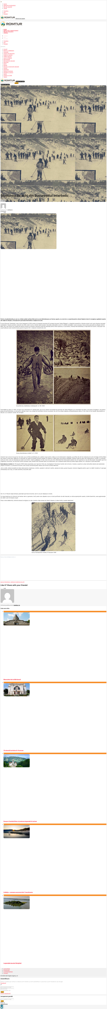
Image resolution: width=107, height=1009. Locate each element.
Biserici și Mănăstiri (8, 50)
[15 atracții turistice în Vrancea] (54, 715)
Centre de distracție (8, 53)
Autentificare (4, 1004)
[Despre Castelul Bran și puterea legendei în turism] (54, 786)
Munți (5, 63)
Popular (5, 14)
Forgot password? (6, 993)
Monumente (6, 59)
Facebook (3, 983)
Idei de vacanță (7, 7)
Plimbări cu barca (8, 72)
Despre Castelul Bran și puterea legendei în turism (20, 821)
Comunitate (6, 969)
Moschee (5, 62)
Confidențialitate (8, 971)
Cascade (5, 52)
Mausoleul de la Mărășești (12, 679)
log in (2, 992)
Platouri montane (8, 71)
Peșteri (5, 68)
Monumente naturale (9, 61)
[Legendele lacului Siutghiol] (54, 928)
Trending (5, 11)
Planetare (6, 69)
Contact (5, 973)
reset (2, 1001)
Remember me (6, 990)
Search (16, 83)
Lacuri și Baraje (7, 58)
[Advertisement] (44, 481)
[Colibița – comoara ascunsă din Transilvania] (54, 857)
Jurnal (5, 8)
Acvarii (5, 49)
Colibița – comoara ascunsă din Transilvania (18, 892)
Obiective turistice (9, 5)
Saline (5, 74)
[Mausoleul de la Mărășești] (54, 644)
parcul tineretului (5, 582)
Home (5, 4)
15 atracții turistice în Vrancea (13, 750)
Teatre (5, 77)
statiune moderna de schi (17, 582)
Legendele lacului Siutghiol (12, 963)
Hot (4, 12)
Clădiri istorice (7, 56)
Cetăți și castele (7, 55)
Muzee (5, 65)
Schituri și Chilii (7, 75)
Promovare (6, 970)
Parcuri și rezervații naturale (11, 66)
